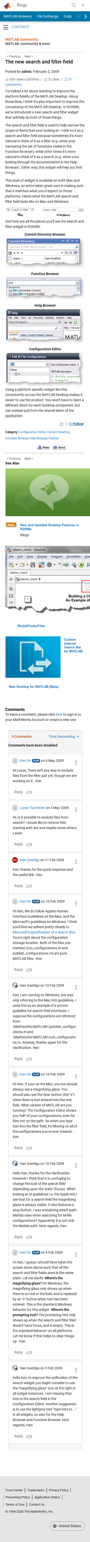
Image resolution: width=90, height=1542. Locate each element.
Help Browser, (39, 438)
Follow (78, 424)
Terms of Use (15, 1504)
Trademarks (35, 1490)
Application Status (47, 1497)
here (59, 714)
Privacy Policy (58, 1490)
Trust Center (14, 1490)
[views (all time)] (7, 79)
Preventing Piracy (18, 1497)
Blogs (22, 5)
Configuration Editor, (32, 432)
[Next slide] (81, 16)
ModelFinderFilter (31, 626)
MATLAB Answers (17, 16)
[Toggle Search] (74, 5)
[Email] (59, 447)
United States (69, 1526)
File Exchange (47, 16)
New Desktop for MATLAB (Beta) (33, 687)
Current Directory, (58, 432)
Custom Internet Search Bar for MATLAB (73, 645)
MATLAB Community (21, 39)
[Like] (61, 424)
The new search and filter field (39, 62)
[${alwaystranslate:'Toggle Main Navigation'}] (82, 5)
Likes (53, 79)
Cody (68, 16)
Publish (53, 438)
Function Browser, (17, 438)
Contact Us (36, 1504)
